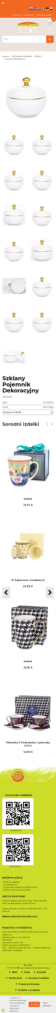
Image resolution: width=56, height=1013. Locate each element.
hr (35, 9)
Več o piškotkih (47, 1004)
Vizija (27, 972)
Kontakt (41, 972)
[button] (50, 592)
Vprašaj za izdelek (11, 412)
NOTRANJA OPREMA (22, 56)
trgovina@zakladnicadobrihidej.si (34, 968)
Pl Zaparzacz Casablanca (28, 580)
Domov (5, 56)
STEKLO (38, 56)
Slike (14, 972)
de (47, 9)
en (39, 9)
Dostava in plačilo (39, 978)
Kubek (28, 498)
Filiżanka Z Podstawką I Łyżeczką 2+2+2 (28, 744)
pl (51, 9)
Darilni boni (15, 978)
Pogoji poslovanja (29, 984)
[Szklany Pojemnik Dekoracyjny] (26, 94)
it (43, 9)
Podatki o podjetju (29, 990)
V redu (34, 1004)
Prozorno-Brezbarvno (15, 59)
